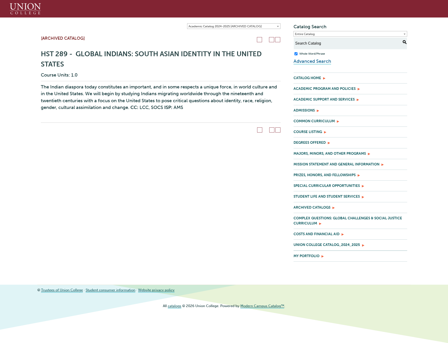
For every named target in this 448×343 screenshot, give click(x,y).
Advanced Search (312, 61)
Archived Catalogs (312, 207)
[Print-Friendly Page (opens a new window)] (271, 39)
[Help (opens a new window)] (277, 39)
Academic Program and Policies (325, 89)
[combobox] (233, 26)
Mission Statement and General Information (336, 164)
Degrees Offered (310, 142)
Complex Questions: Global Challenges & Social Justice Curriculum (348, 220)
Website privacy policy (156, 290)
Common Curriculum (314, 121)
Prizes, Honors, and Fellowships (325, 175)
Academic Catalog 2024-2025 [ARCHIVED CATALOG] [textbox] (225, 26)
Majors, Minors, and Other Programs (330, 153)
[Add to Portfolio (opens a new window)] (259, 39)
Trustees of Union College (62, 290)
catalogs (174, 306)
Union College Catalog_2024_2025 (327, 245)
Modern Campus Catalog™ (262, 306)
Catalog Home (307, 78)
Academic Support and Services (324, 99)
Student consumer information (110, 290)
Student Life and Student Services (327, 196)
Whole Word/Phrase (312, 53)
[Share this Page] (265, 39)
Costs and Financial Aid (317, 234)
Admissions (304, 110)
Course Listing (308, 132)
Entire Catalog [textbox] (305, 34)
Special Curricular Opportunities (327, 186)
